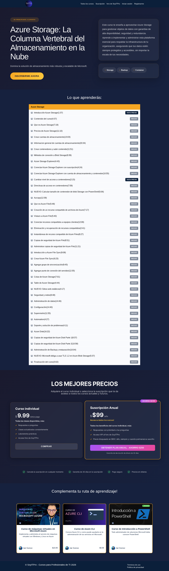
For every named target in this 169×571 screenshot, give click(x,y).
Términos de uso (133, 565)
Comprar (46, 446)
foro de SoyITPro (113, 4)
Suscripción (100, 4)
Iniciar (134, 119)
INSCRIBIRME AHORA (27, 76)
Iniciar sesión (127, 4)
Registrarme (139, 4)
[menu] (111, 3)
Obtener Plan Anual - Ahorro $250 (122, 448)
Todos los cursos (87, 4)
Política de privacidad (135, 567)
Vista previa (132, 113)
